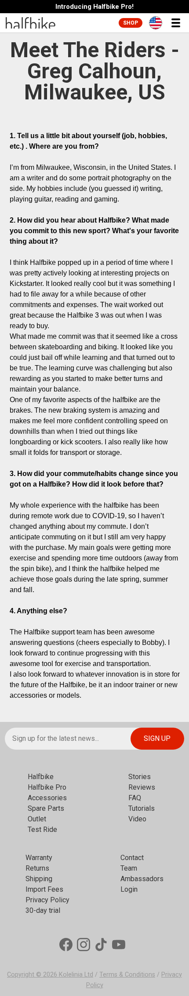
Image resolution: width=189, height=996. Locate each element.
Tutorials (141, 808)
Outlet (37, 819)
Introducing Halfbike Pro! (94, 7)
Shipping (38, 879)
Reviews (141, 787)
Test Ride (42, 829)
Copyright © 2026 (33, 974)
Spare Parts (46, 808)
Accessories (47, 798)
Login (129, 889)
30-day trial (42, 910)
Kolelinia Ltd (76, 974)
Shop (130, 23)
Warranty (38, 857)
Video (137, 819)
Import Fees (44, 889)
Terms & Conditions (127, 974)
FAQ (134, 798)
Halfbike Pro (47, 787)
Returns (37, 868)
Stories (139, 777)
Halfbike (41, 777)
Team (128, 868)
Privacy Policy (47, 900)
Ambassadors (142, 879)
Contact (132, 857)
